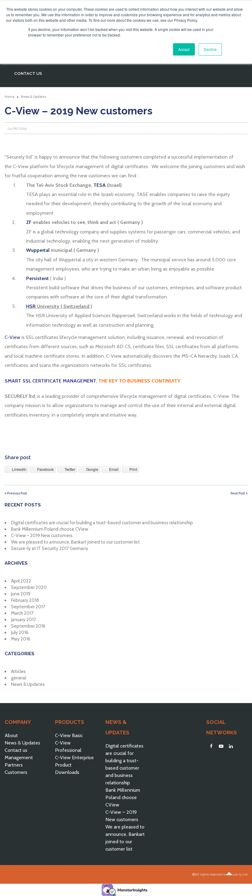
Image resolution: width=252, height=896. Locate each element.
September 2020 (29, 587)
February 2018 (25, 600)
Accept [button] (184, 49)
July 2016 (20, 632)
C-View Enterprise (74, 757)
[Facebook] (211, 746)
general (18, 678)
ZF (29, 222)
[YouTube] (221, 746)
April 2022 (21, 581)
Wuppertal (37, 250)
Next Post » (238, 493)
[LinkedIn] (231, 746)
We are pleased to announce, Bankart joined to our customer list (75, 542)
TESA (99, 185)
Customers (16, 772)
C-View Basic (69, 735)
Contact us (16, 750)
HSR (31, 306)
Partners (14, 765)
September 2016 (28, 626)
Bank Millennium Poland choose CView (49, 529)
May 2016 (20, 639)
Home (9, 96)
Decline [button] (210, 49)
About (11, 735)
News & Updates (33, 96)
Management (19, 757)
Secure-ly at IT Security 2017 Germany (49, 548)
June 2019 (20, 594)
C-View (13, 337)
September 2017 (28, 607)
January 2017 (23, 619)
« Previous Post (16, 493)
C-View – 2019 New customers (42, 535)
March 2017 (22, 613)
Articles (18, 671)
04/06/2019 (17, 129)
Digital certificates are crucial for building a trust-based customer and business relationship (102, 522)
